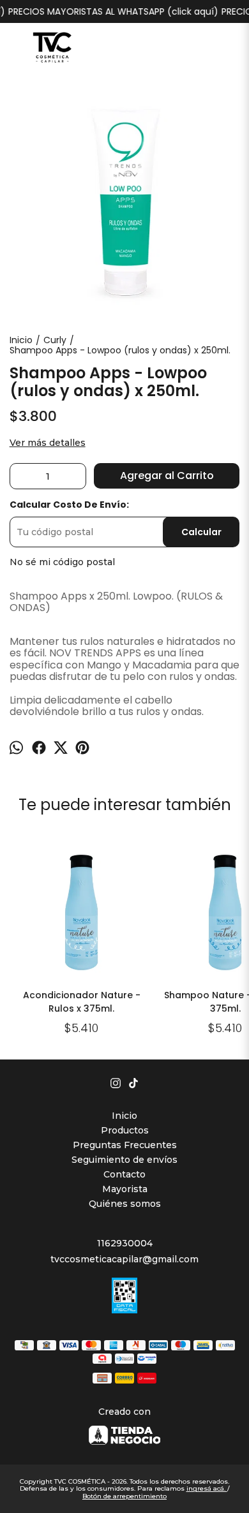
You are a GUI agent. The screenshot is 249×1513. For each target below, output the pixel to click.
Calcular (201, 532)
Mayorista (124, 1189)
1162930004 (125, 1243)
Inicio (124, 1115)
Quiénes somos (125, 1203)
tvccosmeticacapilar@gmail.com (124, 1259)
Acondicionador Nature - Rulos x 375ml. (81, 1002)
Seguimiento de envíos (124, 1159)
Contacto (124, 1174)
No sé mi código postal (62, 562)
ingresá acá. (206, 1488)
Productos (125, 1130)
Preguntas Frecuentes (125, 1145)
